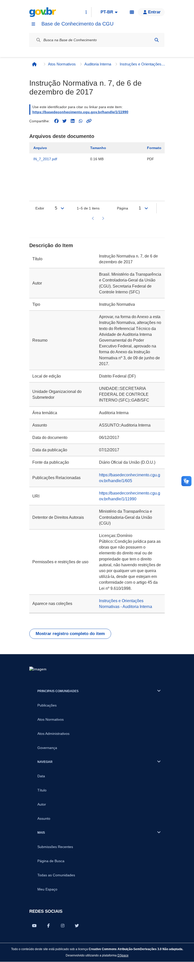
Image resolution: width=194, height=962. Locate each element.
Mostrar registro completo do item (70, 633)
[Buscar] (157, 40)
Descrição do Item (51, 245)
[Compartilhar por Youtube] (34, 926)
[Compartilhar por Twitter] (77, 926)
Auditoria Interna (97, 64)
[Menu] (33, 24)
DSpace (123, 955)
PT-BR (107, 12)
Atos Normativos (62, 64)
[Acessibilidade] (132, 12)
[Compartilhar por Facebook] (48, 926)
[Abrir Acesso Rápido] (86, 12)
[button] (151, 12)
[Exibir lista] (62, 208)
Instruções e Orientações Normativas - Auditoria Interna (142, 64)
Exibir (39, 208)
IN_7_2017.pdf (45, 159)
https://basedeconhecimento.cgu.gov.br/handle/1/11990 (80, 112)
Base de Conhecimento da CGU (77, 24)
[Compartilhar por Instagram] (63, 926)
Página (122, 208)
